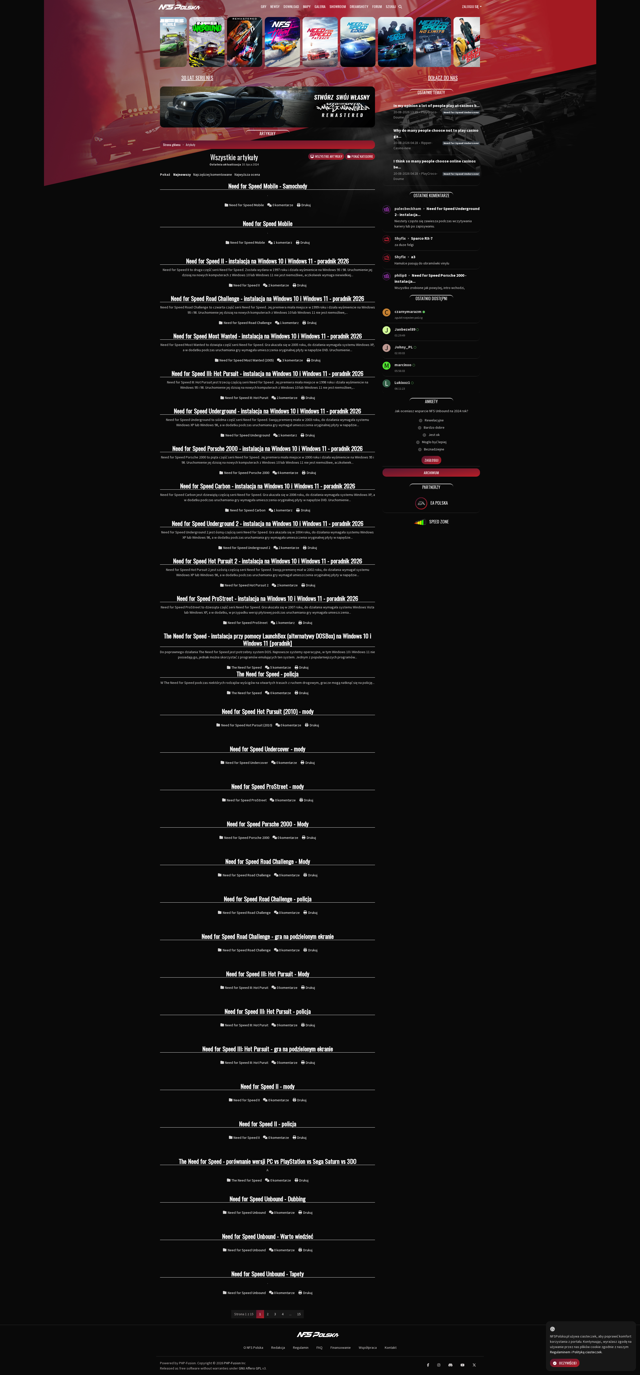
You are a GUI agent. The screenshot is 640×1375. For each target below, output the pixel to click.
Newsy (275, 6)
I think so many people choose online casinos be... (435, 163)
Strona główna (171, 144)
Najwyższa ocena (247, 174)
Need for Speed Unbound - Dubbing (268, 1198)
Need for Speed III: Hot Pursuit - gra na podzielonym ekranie (267, 1048)
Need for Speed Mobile (246, 205)
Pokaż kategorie (362, 156)
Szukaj (391, 6)
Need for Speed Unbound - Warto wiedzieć (267, 1236)
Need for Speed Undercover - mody (267, 748)
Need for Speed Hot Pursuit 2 (246, 585)
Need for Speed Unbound (247, 1212)
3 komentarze (293, 360)
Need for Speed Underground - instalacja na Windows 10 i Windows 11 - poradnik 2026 (267, 410)
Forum (377, 6)
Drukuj (306, 205)
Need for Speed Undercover (247, 762)
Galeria (320, 6)
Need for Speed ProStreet (248, 622)
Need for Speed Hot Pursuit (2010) (246, 725)
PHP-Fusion (232, 1363)
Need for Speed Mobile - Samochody (267, 185)
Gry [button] (263, 6)
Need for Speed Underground (248, 435)
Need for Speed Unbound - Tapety (267, 1273)
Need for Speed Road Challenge (248, 322)
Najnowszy (182, 174)
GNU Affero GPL (250, 1368)
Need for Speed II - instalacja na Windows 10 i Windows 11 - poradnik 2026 (267, 260)
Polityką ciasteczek (587, 1352)
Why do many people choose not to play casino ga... (436, 133)
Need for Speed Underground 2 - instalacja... (437, 211)
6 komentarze (288, 472)
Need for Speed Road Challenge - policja (268, 898)
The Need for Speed (247, 667)
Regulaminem (560, 1352)
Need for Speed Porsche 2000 (246, 472)
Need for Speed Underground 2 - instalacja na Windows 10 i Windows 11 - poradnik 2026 (268, 523)
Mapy (306, 6)
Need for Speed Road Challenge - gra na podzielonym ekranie (268, 936)
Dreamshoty (359, 6)
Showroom (338, 6)
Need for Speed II (247, 285)
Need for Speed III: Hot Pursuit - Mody (267, 973)
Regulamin (300, 1347)
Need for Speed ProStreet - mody (267, 786)
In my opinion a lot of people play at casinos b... (437, 105)
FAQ (319, 1347)
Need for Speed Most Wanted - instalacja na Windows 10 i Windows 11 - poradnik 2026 (267, 335)
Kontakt (390, 1347)
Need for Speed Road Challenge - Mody (267, 861)
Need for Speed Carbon (248, 510)
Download (291, 6)
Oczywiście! (567, 1363)
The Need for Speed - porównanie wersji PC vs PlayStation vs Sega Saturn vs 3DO (267, 1161)
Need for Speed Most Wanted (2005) (247, 360)
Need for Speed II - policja (267, 1123)
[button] (176, 106)
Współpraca (368, 1347)
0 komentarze (283, 205)
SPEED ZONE (438, 521)
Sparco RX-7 (421, 238)
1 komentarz (283, 242)
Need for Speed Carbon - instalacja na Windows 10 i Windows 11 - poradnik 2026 (267, 485)
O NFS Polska (253, 1347)
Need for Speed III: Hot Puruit (246, 397)
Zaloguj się (470, 6)
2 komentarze (279, 285)
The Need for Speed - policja (267, 673)
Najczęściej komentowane (212, 174)
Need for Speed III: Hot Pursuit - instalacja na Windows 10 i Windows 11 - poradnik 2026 (268, 373)
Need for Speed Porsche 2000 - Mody (267, 823)
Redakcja (278, 1347)
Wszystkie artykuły (328, 156)
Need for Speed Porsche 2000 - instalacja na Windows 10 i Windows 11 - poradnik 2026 (267, 448)
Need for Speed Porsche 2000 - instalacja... (430, 278)
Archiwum (431, 472)
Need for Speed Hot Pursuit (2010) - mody (268, 711)
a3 (413, 256)
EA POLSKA (439, 503)
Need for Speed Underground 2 (246, 547)
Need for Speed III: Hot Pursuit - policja (267, 1011)
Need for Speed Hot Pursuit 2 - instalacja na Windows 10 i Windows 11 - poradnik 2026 (267, 560)
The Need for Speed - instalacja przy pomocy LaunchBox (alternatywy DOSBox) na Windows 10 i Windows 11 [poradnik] (267, 639)
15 (299, 1314)
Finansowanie (340, 1347)
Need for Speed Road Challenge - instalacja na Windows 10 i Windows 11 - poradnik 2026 (267, 298)
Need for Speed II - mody (267, 1086)
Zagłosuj (431, 460)
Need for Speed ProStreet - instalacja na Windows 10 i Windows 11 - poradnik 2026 (267, 598)
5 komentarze (281, 667)
